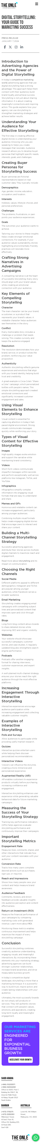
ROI (30, 924)
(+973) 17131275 (7, 1112)
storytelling (24, 561)
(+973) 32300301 (7, 1114)
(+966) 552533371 (8, 1084)
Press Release (10, 38)
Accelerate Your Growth (20, 1060)
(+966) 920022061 (8, 1087)
